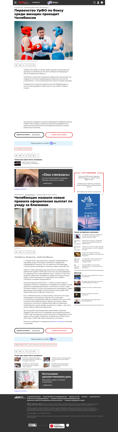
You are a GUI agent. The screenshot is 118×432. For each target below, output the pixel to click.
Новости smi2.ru (20, 189)
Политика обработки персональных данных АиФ (65, 398)
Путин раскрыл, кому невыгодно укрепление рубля (90, 300)
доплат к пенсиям (58, 321)
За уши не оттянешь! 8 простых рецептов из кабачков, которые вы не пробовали (93, 254)
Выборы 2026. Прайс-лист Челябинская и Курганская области (45, 400)
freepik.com (17, 248)
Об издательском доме (34, 396)
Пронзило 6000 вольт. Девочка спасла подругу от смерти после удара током (89, 178)
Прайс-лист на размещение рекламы (38, 398)
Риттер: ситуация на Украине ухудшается (89, 294)
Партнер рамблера (43, 425)
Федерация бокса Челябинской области (26, 61)
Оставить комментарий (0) (59, 134)
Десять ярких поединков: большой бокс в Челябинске (30, 162)
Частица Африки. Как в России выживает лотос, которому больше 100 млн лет (92, 266)
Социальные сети (94, 396)
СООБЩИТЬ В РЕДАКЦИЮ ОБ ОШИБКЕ (75, 400)
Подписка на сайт (74, 396)
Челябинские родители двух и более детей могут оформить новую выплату (60, 365)
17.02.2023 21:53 (18, 7)
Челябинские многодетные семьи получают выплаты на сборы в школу (61, 359)
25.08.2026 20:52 (19, 194)
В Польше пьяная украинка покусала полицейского (92, 276)
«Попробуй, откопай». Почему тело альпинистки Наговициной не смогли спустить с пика (92, 236)
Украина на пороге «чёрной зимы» (91, 287)
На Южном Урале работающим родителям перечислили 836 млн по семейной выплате (32, 359)
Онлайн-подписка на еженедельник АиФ (55, 396)
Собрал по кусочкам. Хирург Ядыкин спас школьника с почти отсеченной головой (92, 248)
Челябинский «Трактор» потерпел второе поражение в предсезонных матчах (89, 185)
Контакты (84, 396)
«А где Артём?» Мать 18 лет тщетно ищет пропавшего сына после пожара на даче (92, 260)
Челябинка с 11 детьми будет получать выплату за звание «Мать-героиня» (30, 365)
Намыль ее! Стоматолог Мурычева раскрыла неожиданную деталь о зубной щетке (92, 242)
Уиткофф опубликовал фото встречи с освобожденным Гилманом (92, 282)
